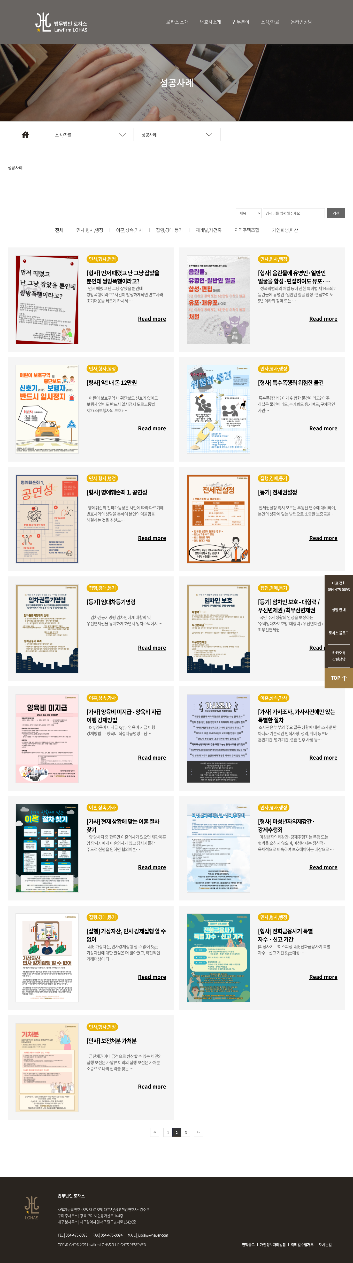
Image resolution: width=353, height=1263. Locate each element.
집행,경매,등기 (169, 230)
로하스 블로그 (339, 632)
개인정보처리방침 (273, 1244)
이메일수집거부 (302, 1244)
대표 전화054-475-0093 (339, 586)
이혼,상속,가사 (129, 230)
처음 (154, 1132)
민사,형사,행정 (89, 230)
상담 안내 (339, 609)
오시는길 (325, 1244)
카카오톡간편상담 (338, 656)
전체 (59, 230)
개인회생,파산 (285, 230)
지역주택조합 (246, 230)
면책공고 (248, 1244)
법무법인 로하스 (61, 22)
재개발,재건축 (208, 230)
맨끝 (198, 1132)
